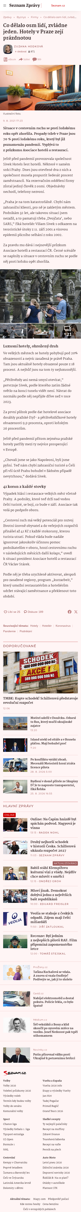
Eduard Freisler (54, 903)
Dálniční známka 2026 (56, 1168)
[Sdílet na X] (76, 612)
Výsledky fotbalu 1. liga (16, 1129)
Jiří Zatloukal (51, 926)
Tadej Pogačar (51, 1101)
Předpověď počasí (58, 1199)
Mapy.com (39, 1199)
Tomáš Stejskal (53, 953)
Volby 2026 (9, 1086)
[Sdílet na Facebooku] (70, 612)
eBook (12, 59)
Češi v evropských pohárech (39, 1209)
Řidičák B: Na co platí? (55, 1178)
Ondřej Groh (50, 881)
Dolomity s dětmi (13, 1188)
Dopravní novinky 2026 (56, 1173)
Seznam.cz (58, 5)
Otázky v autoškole (54, 1183)
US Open (8, 1139)
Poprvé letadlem (12, 1168)
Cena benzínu (51, 1204)
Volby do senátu (12, 1106)
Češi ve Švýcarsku (13, 1178)
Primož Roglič (51, 1106)
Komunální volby (13, 1111)
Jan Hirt (47, 1096)
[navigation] (5, 5)
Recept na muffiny (53, 1129)
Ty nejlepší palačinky (55, 1124)
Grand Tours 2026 (53, 1111)
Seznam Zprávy (52, 855)
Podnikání (26, 631)
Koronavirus (63, 625)
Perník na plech (52, 1150)
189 (39, 59)
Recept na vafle (52, 1145)
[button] (40, 87)
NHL (5, 1150)
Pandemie (9, 631)
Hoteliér (47, 625)
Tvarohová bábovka (54, 1139)
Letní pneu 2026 (52, 1163)
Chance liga (10, 1124)
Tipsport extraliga (13, 1134)
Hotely (34, 625)
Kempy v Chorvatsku (15, 1163)
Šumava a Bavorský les (16, 1173)
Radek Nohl (49, 832)
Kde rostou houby (30, 1204)
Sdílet (26, 59)
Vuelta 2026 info (52, 1086)
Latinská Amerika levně (17, 1183)
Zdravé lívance (51, 1134)
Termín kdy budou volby (17, 1101)
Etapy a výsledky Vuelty (57, 1091)
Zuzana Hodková (28, 46)
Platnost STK (50, 1188)
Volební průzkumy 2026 (17, 1091)
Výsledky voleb (11, 1096)
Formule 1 (9, 1145)
